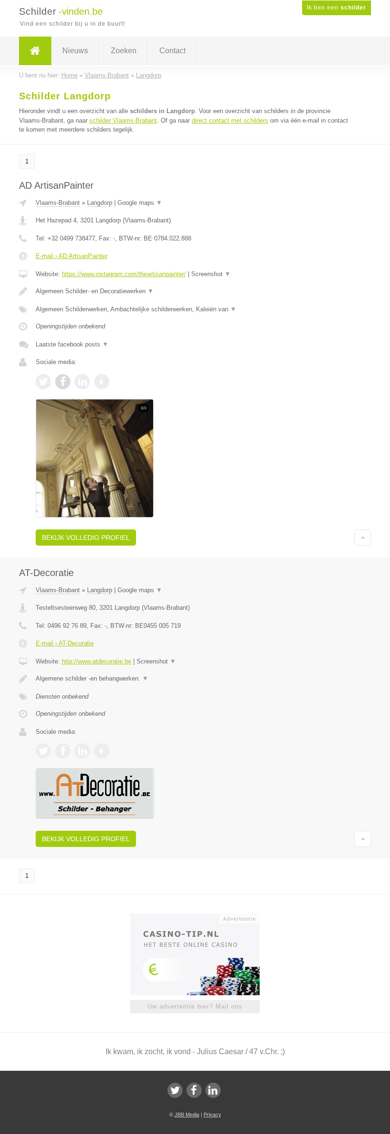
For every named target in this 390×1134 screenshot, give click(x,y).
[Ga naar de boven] (362, 537)
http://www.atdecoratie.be (96, 661)
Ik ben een (336, 7)
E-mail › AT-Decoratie (65, 643)
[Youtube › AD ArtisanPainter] (101, 381)
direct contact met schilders (230, 120)
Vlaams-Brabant (58, 202)
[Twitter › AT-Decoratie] (43, 751)
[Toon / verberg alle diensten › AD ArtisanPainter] (195, 309)
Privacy (212, 1114)
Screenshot (211, 274)
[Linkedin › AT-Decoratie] (82, 751)
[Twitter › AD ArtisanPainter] (43, 381)
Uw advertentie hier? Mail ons (195, 1006)
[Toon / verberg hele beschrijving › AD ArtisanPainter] (195, 291)
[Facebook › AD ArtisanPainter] (62, 381)
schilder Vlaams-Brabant (123, 120)
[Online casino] (201, 917)
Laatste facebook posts (72, 344)
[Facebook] (194, 1090)
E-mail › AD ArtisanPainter (71, 255)
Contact (172, 51)
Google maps (139, 202)
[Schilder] (35, 51)
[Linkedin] (213, 1090)
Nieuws (75, 51)
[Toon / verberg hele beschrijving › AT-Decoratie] (195, 678)
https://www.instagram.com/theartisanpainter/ (124, 274)
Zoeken (123, 51)
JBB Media (187, 1114)
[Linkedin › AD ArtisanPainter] (82, 381)
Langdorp (99, 202)
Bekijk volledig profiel (86, 537)
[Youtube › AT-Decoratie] (101, 751)
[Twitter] (175, 1090)
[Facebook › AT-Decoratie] (62, 751)
